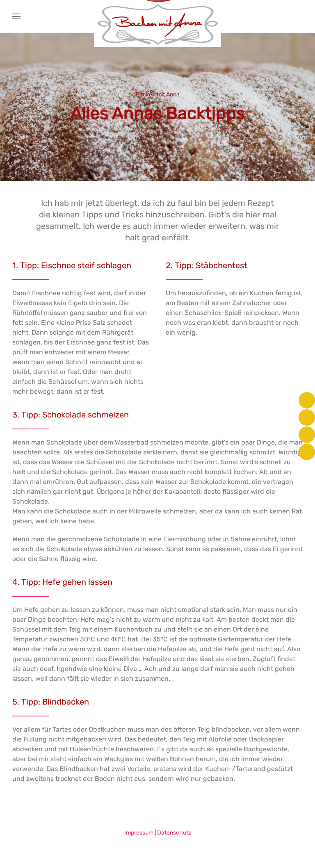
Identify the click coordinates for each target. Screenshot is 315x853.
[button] (16, 16)
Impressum (138, 832)
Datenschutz (174, 832)
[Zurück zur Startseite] (157, 16)
